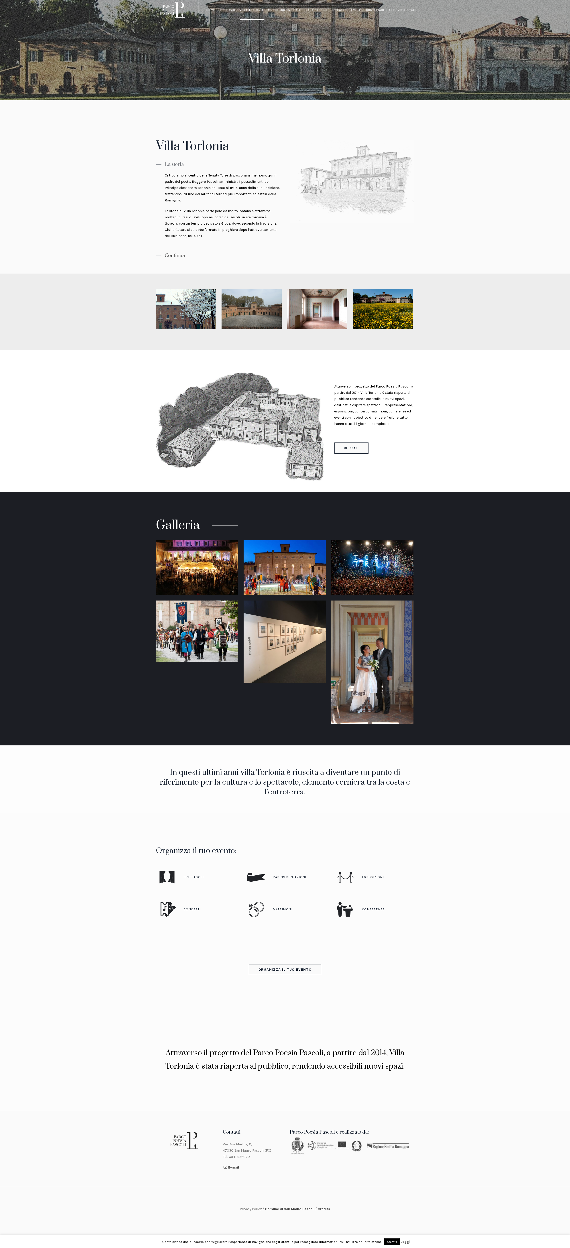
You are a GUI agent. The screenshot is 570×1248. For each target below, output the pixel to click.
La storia (174, 164)
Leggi (405, 1242)
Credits (324, 1209)
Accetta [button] (392, 1242)
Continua (175, 256)
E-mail (233, 1167)
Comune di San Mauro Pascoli (290, 1209)
